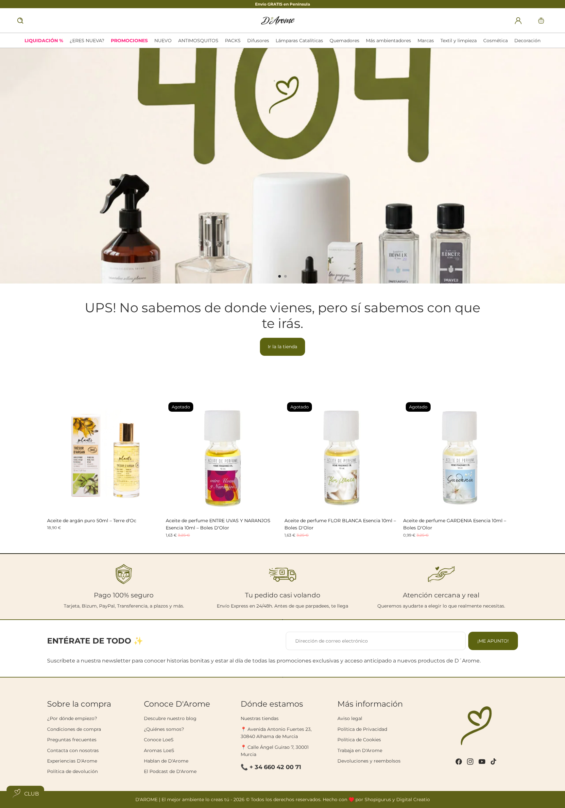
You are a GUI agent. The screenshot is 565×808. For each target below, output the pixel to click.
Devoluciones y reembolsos (369, 761)
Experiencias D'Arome (72, 761)
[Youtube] (482, 761)
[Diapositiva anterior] (8, 166)
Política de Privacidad (362, 729)
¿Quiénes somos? (164, 729)
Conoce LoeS (159, 740)
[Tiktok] (493, 761)
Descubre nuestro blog (170, 718)
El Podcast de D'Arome (170, 771)
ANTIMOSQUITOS (198, 40)
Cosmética (495, 40)
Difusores (258, 40)
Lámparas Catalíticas (299, 40)
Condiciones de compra (74, 729)
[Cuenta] (518, 20)
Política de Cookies (359, 740)
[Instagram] (470, 761)
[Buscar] (20, 20)
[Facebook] (459, 761)
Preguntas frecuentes (71, 740)
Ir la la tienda (282, 347)
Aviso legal (349, 718)
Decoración (527, 40)
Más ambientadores (388, 40)
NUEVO (163, 40)
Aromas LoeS (159, 750)
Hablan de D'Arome (166, 761)
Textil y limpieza (458, 40)
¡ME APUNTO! (493, 641)
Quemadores (344, 40)
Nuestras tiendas (260, 718)
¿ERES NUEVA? (87, 40)
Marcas (426, 40)
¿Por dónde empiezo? (72, 718)
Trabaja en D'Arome (359, 750)
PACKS (233, 40)
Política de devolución (72, 771)
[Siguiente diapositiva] (557, 166)
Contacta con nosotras (73, 750)
